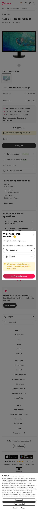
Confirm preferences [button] (19, 276)
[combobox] (19, 250)
